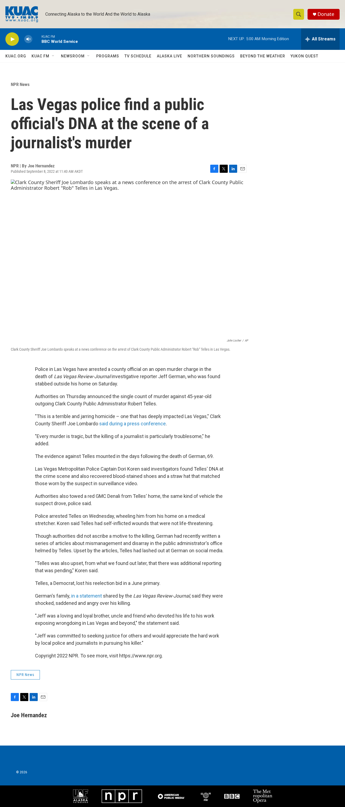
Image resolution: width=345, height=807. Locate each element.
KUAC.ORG (15, 56)
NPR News (20, 84)
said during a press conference (132, 423)
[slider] (37, 39)
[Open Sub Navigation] (53, 56)
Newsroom (73, 56)
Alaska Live (169, 56)
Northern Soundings (211, 56)
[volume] (28, 39)
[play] (12, 39)
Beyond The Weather (262, 56)
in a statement (86, 596)
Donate (326, 14)
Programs (107, 56)
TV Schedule (138, 56)
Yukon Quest (304, 56)
